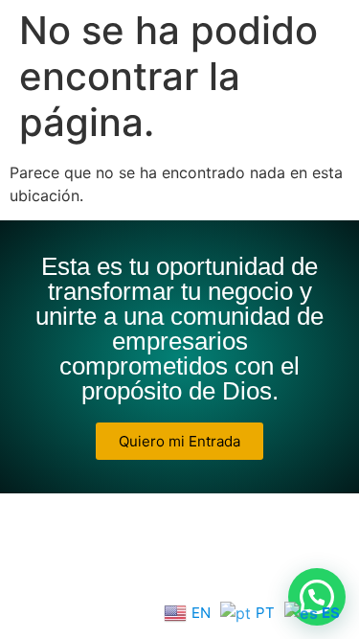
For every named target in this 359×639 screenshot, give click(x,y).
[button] (317, 597)
